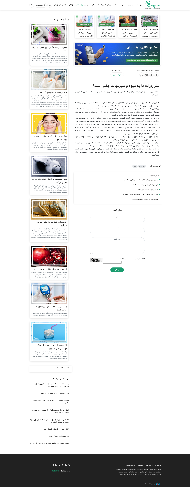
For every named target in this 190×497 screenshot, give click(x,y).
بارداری (86, 5)
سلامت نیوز (150, 5)
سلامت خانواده (95, 5)
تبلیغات (140, 465)
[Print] (141, 75)
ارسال (117, 270)
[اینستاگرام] (62, 465)
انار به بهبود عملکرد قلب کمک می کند (50, 269)
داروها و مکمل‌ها (106, 5)
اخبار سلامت (139, 5)
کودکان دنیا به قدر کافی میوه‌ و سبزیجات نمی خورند (140, 194)
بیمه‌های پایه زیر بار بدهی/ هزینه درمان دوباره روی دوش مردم (150, 32)
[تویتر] (59, 465)
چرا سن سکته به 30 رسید (59, 436)
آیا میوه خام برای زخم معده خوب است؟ (145, 185)
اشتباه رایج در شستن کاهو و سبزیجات (145, 199)
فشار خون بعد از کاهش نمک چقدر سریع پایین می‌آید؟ (49, 181)
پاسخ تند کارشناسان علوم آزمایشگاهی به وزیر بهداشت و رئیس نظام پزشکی (52, 385)
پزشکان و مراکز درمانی (66, 5)
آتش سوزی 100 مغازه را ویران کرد (56, 429)
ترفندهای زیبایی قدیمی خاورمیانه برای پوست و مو (50, 138)
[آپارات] (69, 465)
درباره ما (158, 465)
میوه (134, 166)
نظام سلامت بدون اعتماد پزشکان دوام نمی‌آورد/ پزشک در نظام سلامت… (107, 34)
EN (50, 5)
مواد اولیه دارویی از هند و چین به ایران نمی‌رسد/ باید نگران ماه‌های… (129, 34)
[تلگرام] (65, 465)
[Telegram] (146, 75)
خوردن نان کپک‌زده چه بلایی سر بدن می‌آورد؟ (51, 224)
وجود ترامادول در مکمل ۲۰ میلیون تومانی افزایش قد (49, 443)
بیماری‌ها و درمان (127, 5)
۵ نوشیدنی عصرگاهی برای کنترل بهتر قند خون (49, 49)
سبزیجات (142, 166)
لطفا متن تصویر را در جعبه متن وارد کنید (132, 259)
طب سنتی (117, 5)
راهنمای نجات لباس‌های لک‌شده (53, 92)
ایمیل (117, 228)
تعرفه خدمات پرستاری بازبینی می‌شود (54, 393)
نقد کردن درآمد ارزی (63, 368)
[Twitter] (151, 75)
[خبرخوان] (56, 465)
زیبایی (56, 5)
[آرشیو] (53, 465)
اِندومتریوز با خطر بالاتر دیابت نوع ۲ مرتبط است (51, 308)
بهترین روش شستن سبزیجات (148, 190)
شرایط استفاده (130, 465)
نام (117, 217)
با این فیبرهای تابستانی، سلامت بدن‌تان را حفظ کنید (140, 180)
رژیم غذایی (79, 5)
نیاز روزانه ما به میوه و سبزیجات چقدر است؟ (126, 85)
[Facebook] (156, 75)
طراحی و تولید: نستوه (150, 484)
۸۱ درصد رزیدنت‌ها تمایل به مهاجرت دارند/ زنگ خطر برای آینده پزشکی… (84, 34)
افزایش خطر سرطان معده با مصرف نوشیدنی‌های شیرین (52, 347)
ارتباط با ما (149, 465)
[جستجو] (31, 5)
